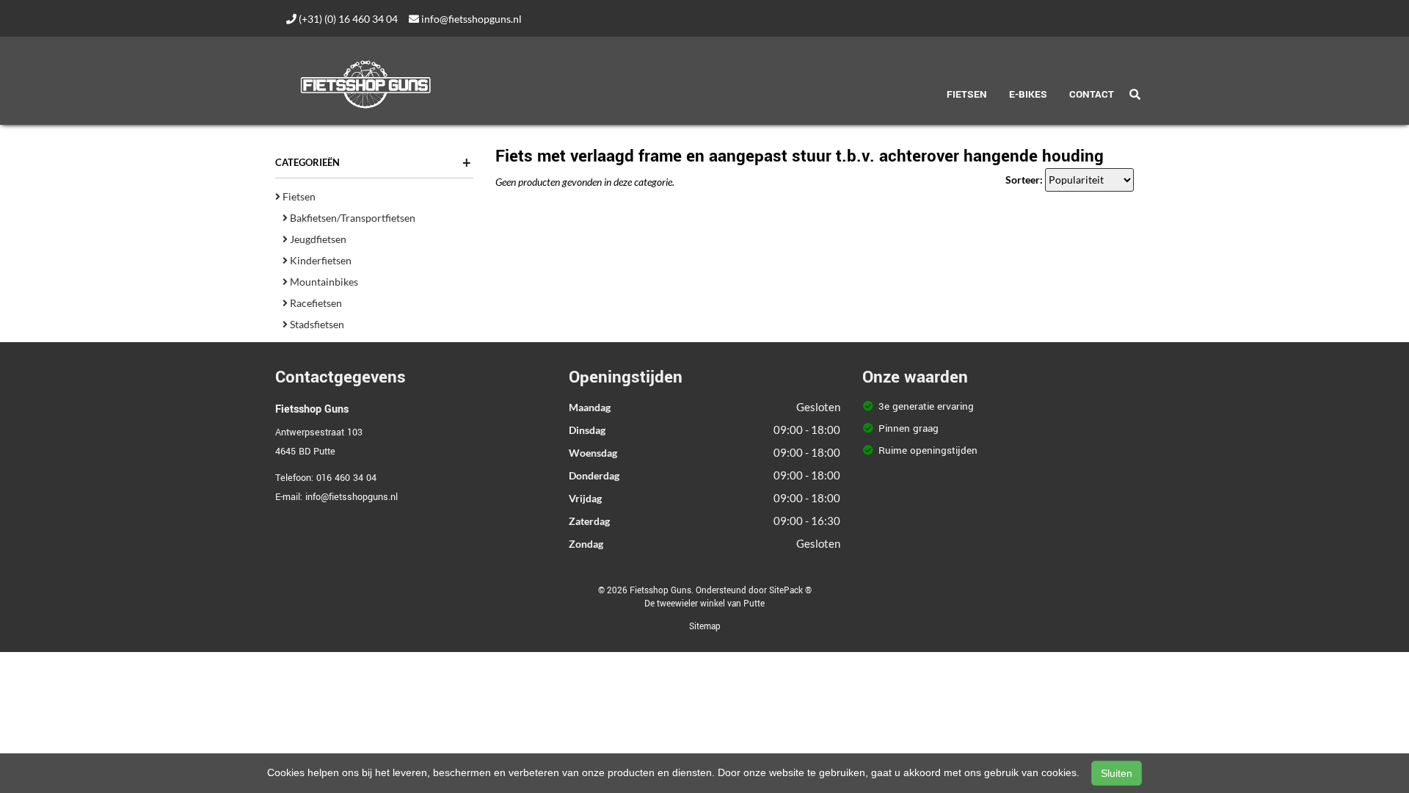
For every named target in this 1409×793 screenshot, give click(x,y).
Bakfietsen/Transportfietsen (351, 217)
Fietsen (967, 94)
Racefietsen (315, 303)
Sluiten (1116, 773)
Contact (1091, 94)
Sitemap (705, 626)
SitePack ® (790, 590)
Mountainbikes (323, 281)
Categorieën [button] (373, 162)
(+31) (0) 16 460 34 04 (347, 18)
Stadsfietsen (316, 324)
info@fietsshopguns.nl (470, 18)
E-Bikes (1028, 94)
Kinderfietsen (320, 260)
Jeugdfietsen (317, 239)
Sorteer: (1024, 179)
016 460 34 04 (346, 478)
